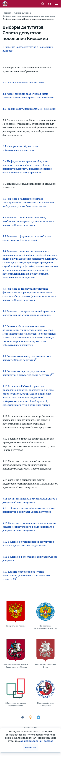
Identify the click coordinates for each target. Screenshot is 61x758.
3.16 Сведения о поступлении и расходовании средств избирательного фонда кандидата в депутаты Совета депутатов (29, 526)
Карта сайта (30, 727)
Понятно (30, 747)
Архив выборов (22, 12)
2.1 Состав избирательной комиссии (24, 82)
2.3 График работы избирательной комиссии (29, 108)
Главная (7, 12)
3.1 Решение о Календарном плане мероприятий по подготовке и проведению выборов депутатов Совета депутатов (28, 202)
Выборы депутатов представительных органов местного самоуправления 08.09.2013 (29, 16)
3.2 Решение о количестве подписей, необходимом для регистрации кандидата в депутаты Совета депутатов (28, 221)
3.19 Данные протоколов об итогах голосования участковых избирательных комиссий (26, 575)
